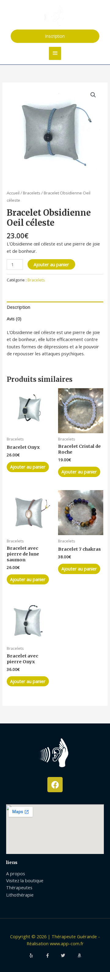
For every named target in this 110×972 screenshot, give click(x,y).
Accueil (13, 193)
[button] (55, 36)
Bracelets (31, 193)
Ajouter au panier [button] (28, 467)
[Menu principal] (55, 53)
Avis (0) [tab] (14, 318)
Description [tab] (18, 307)
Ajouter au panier (51, 264)
